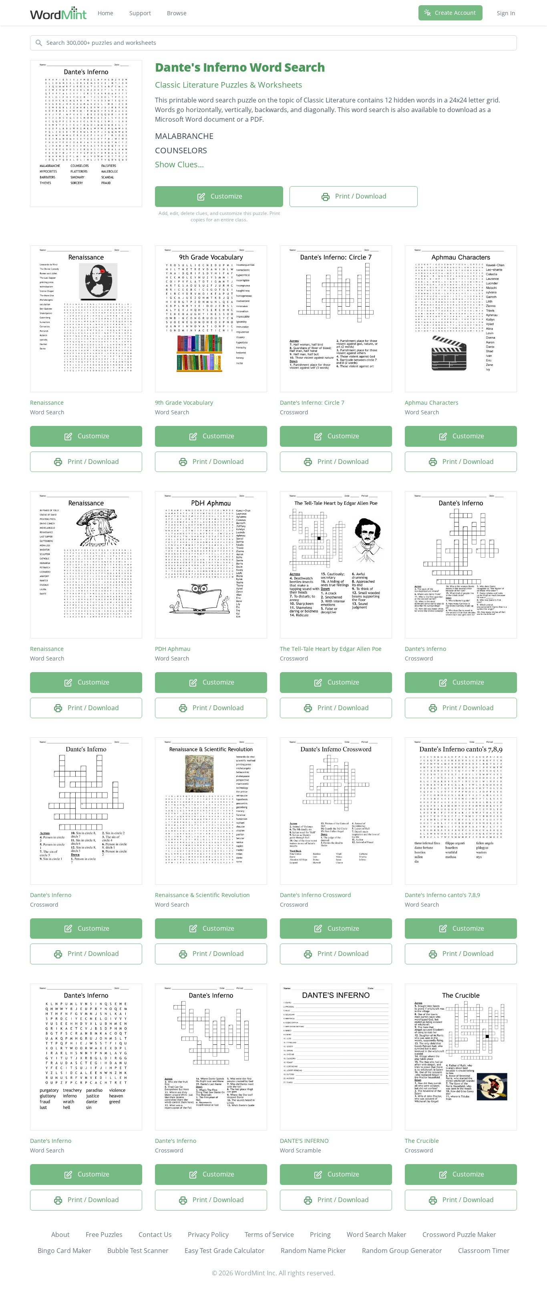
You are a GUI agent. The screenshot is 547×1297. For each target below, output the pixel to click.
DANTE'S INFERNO (304, 1140)
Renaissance (47, 402)
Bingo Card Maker (64, 1250)
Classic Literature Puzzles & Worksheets (228, 84)
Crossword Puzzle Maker (459, 1234)
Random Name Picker (313, 1250)
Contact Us (155, 1234)
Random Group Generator (402, 1250)
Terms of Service (269, 1234)
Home (105, 13)
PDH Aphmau (173, 649)
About (60, 1234)
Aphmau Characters (432, 402)
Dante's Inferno (425, 649)
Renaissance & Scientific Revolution (202, 895)
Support (140, 13)
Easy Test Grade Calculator (225, 1250)
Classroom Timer (484, 1250)
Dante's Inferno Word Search (240, 67)
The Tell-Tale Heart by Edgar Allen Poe (331, 649)
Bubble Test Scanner (138, 1250)
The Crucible (422, 1140)
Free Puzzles (104, 1234)
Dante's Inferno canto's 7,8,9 (442, 895)
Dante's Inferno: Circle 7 (312, 402)
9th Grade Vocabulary (184, 402)
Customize (225, 196)
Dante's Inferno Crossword (315, 895)
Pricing (320, 1234)
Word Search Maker (376, 1234)
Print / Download (360, 196)
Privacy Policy (208, 1234)
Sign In (506, 13)
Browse (177, 13)
